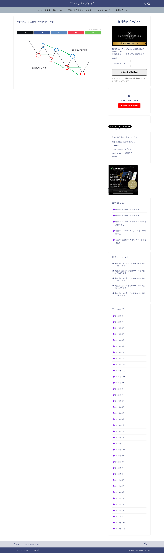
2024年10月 (120, 450)
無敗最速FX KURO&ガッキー (124, 142)
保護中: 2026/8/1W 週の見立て (128, 215)
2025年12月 (120, 364)
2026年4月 (120, 340)
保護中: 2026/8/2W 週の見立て (128, 209)
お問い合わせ (122, 10)
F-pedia (115, 146)
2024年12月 (120, 438)
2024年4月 (120, 486)
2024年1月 (120, 504)
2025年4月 (120, 413)
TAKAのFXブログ (82, 3)
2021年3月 (120, 517)
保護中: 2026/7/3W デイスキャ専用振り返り (130, 241)
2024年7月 (120, 468)
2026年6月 (120, 328)
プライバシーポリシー (22, 550)
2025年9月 (120, 383)
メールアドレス (118, 63)
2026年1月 (120, 358)
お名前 (115, 58)
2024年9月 (120, 456)
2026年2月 (120, 352)
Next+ (114, 157)
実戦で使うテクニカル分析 (79, 10)
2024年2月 (120, 498)
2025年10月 (120, 377)
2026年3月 (120, 346)
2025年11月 (120, 371)
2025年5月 (120, 407)
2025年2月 (120, 425)
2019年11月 (120, 529)
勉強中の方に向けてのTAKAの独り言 (130, 263)
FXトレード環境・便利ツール (49, 10)
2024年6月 (120, 474)
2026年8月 (120, 316)
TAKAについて (103, 10)
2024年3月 (120, 492)
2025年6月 (120, 401)
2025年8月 (120, 389)
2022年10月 (120, 510)
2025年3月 (120, 419)
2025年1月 (120, 431)
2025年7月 (120, 395)
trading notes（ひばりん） (123, 153)
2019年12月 (120, 523)
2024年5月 (120, 480)
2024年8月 (120, 462)
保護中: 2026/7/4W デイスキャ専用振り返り (130, 232)
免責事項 (36, 550)
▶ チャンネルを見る (129, 105)
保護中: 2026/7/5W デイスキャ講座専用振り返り (130, 223)
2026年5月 (120, 334)
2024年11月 (120, 444)
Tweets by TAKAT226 (117, 129)
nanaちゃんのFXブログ (121, 149)
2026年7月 (120, 322)
